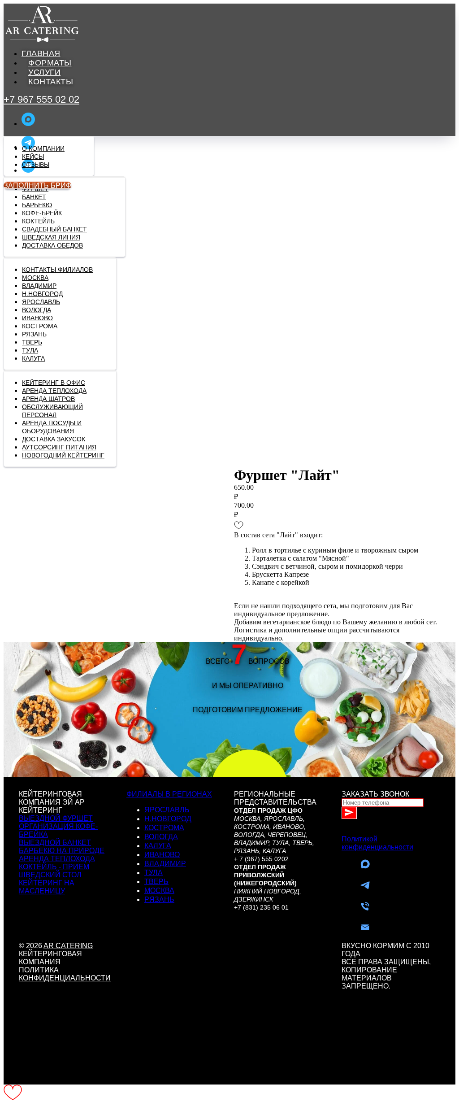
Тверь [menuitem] (32, 342)
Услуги (44, 72)
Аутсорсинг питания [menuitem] (59, 447)
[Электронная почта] (28, 170)
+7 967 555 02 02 (41, 99)
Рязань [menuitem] (34, 334)
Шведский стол (50, 875)
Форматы (50, 62)
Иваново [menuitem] (37, 318)
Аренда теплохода (57, 858)
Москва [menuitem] (35, 277)
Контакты (50, 81)
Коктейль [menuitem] (38, 221)
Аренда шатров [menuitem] (48, 398)
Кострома (164, 828)
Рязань (159, 899)
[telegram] (365, 888)
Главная (41, 53)
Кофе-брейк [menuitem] (42, 213)
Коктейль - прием (54, 867)
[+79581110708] (365, 909)
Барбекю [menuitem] (37, 205)
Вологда (161, 837)
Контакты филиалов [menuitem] (57, 269)
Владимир (165, 863)
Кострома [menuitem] (39, 326)
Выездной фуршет (56, 818)
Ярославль (167, 810)
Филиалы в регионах (169, 794)
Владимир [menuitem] (39, 285)
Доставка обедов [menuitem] (52, 245)
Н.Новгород (167, 819)
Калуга (157, 845)
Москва (159, 890)
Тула (153, 872)
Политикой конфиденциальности (377, 843)
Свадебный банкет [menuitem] (54, 229)
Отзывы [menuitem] (35, 164)
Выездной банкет (55, 842)
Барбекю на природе (61, 850)
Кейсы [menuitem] (33, 156)
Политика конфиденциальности (65, 974)
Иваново (162, 854)
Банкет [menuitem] (34, 196)
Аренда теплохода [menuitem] (54, 390)
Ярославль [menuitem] (41, 301)
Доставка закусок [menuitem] (53, 439)
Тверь (156, 881)
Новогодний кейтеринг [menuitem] (63, 455)
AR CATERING (68, 946)
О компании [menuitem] (43, 148)
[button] (37, 185)
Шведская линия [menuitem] (51, 237)
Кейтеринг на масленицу (46, 887)
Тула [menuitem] (30, 350)
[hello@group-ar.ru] (365, 930)
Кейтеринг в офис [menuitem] (53, 382)
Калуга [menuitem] (33, 358)
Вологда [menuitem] (36, 310)
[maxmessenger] (28, 123)
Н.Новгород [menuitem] (42, 293)
